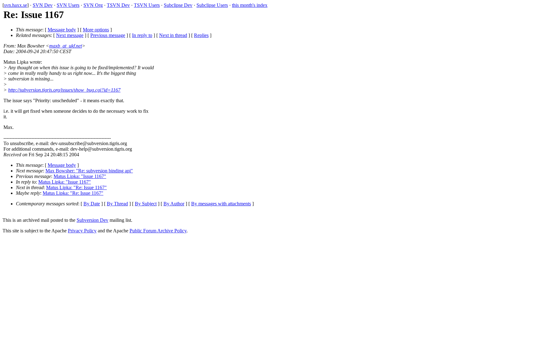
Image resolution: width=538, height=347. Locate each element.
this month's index (249, 5)
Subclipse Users (212, 5)
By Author (173, 203)
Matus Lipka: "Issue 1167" (80, 176)
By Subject (146, 203)
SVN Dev (43, 5)
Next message (69, 35)
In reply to (142, 35)
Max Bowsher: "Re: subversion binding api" (89, 170)
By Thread (117, 203)
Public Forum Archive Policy (158, 230)
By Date (91, 203)
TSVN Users (147, 5)
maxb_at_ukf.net (65, 45)
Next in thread (173, 35)
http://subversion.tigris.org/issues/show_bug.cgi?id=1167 (64, 90)
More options (96, 29)
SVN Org (93, 5)
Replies (201, 35)
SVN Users (68, 5)
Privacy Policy (82, 230)
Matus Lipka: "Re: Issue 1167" (76, 187)
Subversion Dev (92, 220)
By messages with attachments (221, 203)
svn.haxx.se (15, 5)
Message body (62, 29)
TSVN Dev (118, 5)
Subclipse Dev (178, 5)
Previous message (107, 35)
